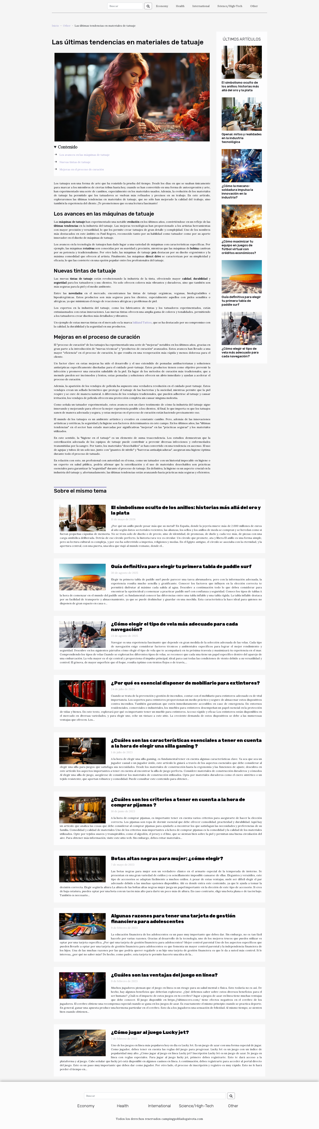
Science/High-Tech (229, 6)
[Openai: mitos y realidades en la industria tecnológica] (242, 113)
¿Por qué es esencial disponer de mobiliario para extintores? (185, 683)
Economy (162, 6)
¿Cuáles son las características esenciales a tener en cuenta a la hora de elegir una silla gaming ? (186, 743)
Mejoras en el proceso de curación (81, 169)
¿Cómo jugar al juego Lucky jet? (150, 1032)
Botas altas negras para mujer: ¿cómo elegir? (167, 858)
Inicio (55, 25)
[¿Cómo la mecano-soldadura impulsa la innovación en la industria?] (242, 165)
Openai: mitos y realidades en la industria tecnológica (242, 138)
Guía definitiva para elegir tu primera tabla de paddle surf (241, 300)
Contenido (67, 147)
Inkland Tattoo (142, 322)
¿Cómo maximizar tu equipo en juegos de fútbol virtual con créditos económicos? (239, 247)
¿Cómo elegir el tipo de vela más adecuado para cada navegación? (240, 352)
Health (180, 6)
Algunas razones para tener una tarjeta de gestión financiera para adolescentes (173, 918)
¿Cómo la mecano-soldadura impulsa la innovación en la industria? (237, 191)
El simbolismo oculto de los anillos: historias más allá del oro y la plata (240, 86)
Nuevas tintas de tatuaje (75, 162)
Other (254, 6)
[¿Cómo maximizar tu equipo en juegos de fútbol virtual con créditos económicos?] (242, 221)
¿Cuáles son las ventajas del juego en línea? (164, 975)
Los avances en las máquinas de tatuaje (84, 154)
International (201, 6)
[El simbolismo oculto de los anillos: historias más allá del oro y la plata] (242, 62)
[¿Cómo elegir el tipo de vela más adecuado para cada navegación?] (242, 328)
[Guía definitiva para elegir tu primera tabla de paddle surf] (242, 276)
